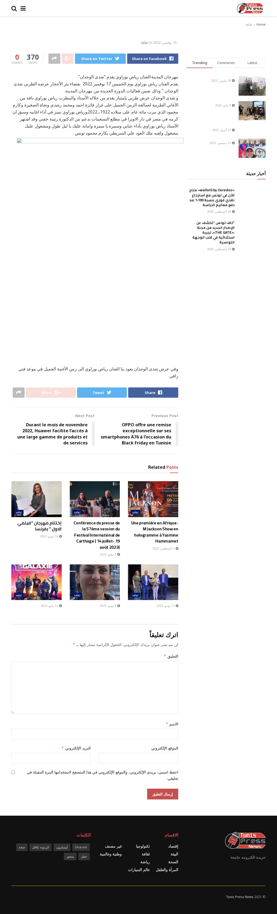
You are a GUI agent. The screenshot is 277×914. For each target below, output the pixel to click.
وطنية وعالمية (111, 853)
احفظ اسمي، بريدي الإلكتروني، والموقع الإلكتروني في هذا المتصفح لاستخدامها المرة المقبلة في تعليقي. (102, 775)
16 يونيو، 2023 (49, 536)
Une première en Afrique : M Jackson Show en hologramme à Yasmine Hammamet (154, 532)
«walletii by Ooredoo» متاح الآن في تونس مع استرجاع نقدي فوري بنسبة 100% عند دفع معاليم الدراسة (212, 197)
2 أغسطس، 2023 (163, 548)
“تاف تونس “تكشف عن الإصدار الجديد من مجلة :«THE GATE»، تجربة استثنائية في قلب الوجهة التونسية (213, 232)
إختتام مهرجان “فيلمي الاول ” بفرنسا (39, 526)
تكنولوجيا (143, 846)
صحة (22, 847)
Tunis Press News (239, 897)
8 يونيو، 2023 (108, 606)
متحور (70, 856)
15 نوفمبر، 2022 (165, 42)
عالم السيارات (139, 869)
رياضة (145, 861)
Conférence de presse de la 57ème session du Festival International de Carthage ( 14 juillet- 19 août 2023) (97, 535)
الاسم (172, 723)
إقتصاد (173, 846)
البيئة (174, 853)
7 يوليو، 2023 (108, 554)
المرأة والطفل (167, 869)
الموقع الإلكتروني (164, 748)
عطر (84, 856)
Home (261, 24)
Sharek (81, 847)
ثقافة (248, 24)
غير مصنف (113, 846)
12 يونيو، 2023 (165, 606)
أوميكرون (62, 847)
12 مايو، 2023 (50, 606)
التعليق (171, 656)
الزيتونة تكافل (40, 847)
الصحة (173, 861)
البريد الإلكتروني (76, 748)
